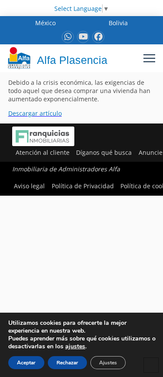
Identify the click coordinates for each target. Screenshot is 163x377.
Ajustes (108, 362)
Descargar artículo (35, 113)
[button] (149, 58)
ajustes (75, 346)
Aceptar (26, 362)
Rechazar (67, 362)
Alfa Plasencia (72, 60)
